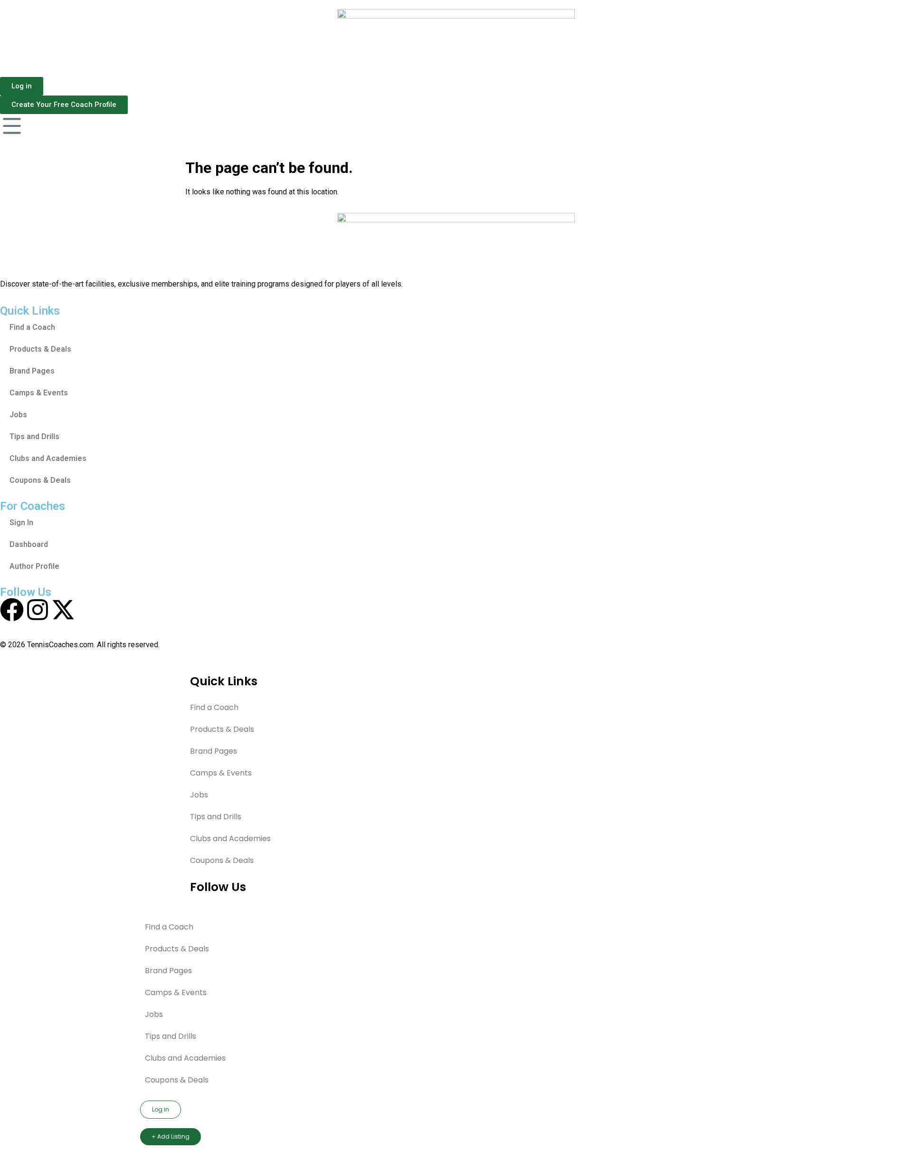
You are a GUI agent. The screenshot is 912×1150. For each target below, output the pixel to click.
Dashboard (29, 544)
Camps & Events (39, 392)
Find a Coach (32, 327)
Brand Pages (32, 370)
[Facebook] (12, 610)
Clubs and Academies (48, 458)
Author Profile (34, 566)
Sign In (21, 522)
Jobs (18, 414)
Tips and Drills (34, 436)
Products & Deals (40, 349)
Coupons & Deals (40, 480)
